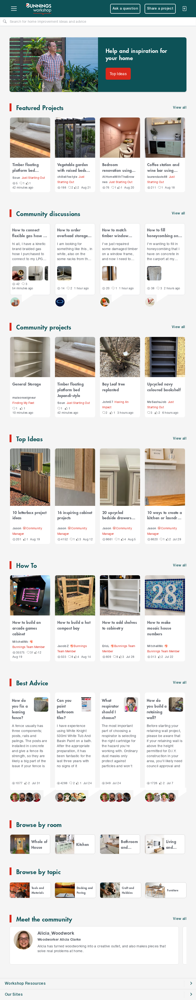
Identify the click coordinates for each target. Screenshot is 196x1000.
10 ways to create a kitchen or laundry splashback (164, 515)
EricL (105, 646)
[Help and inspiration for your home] (54, 64)
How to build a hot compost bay (73, 625)
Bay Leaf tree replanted (113, 386)
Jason (17, 528)
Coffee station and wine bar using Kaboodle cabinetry (164, 167)
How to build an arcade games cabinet (26, 628)
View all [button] (179, 107)
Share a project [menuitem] (160, 8)
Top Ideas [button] (118, 73)
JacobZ (63, 646)
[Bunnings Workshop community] (39, 8)
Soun (16, 178)
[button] (15, 797)
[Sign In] (184, 8)
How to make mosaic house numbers (159, 628)
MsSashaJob (156, 402)
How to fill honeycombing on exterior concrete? (162, 232)
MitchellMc (20, 642)
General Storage (26, 384)
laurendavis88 (157, 177)
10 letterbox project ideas (29, 515)
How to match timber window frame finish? (115, 232)
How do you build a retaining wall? (157, 708)
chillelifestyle (67, 177)
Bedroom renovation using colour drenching (117, 167)
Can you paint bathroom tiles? (65, 708)
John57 (107, 402)
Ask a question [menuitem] (125, 8)
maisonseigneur (24, 398)
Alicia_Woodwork (56, 933)
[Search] (5, 21)
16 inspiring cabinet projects (74, 515)
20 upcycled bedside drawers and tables (116, 515)
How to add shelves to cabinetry (119, 625)
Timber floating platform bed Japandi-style (25, 167)
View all (178, 213)
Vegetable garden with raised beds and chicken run (72, 167)
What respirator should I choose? (110, 708)
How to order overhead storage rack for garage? (72, 232)
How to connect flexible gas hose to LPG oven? (29, 232)
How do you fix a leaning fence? (20, 708)
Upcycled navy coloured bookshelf (164, 386)
